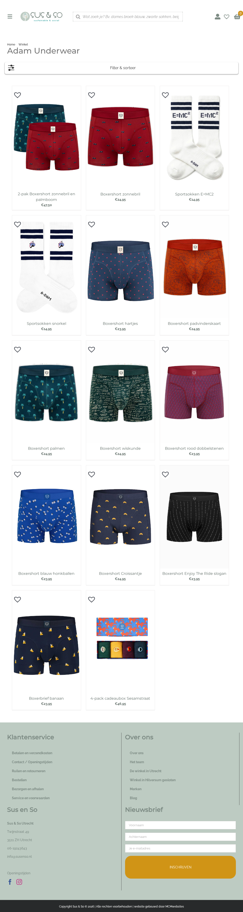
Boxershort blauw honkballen (46, 573)
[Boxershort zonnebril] (120, 88)
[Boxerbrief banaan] (46, 593)
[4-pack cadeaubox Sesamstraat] (120, 593)
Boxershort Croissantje (120, 573)
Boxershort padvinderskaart (194, 323)
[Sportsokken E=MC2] (194, 88)
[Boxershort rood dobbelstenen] (194, 343)
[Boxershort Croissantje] (120, 468)
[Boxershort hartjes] (120, 218)
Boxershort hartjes (120, 323)
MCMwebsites (174, 906)
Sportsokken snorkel (46, 323)
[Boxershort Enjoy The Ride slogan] (194, 468)
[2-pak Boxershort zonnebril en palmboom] (46, 88)
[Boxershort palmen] (46, 343)
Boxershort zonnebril (120, 194)
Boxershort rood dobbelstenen (194, 448)
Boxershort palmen (46, 448)
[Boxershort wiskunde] (120, 343)
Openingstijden (18, 873)
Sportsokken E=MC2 (194, 194)
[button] (15, 93)
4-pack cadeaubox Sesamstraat (120, 698)
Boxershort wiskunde (120, 448)
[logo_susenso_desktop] (41, 13)
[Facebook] (10, 882)
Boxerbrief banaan (46, 698)
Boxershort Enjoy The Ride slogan (194, 573)
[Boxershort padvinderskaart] (194, 218)
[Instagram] (19, 882)
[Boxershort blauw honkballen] (46, 468)
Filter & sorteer (123, 68)
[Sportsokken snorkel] (46, 218)
